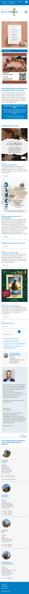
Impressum (4, 588)
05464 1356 (9, 470)
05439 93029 (9, 504)
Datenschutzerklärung (15, 112)
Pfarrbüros (19, 1)
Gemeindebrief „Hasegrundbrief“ (11, 341)
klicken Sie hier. (7, 402)
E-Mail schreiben (13, 363)
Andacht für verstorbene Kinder (9, 252)
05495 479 (16, 361)
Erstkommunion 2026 (7, 323)
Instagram (4, 584)
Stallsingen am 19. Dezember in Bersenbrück (13, 243)
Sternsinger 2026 (6, 50)
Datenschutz (12, 3)
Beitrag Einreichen (7, 426)
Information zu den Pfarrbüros (9, 165)
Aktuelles (4, 1)
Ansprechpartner (12, 1)
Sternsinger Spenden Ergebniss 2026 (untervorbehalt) (11, 217)
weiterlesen (6, 176)
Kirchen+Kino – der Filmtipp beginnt (10, 306)
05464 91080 (9, 540)
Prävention (4, 3)
